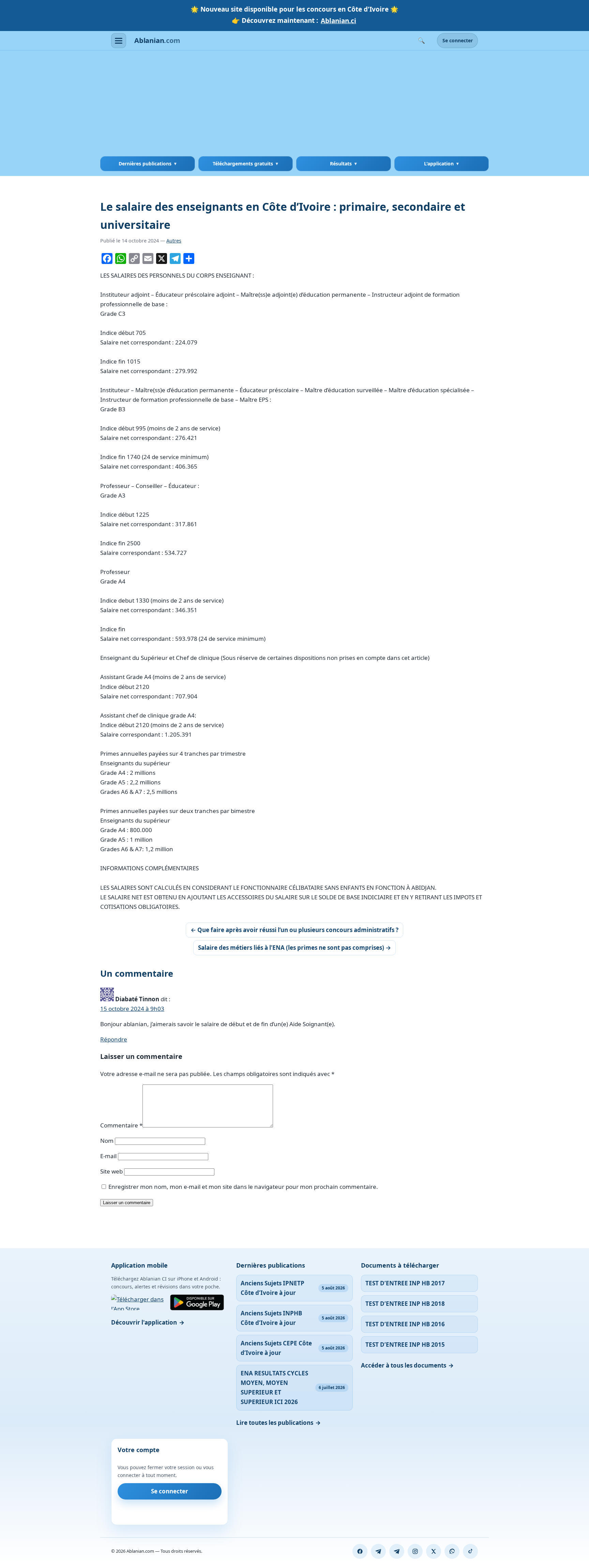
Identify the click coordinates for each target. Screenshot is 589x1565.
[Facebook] (359, 1551)
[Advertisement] (294, 105)
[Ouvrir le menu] (118, 40)
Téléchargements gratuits (243, 163)
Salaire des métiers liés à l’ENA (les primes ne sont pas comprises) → (294, 947)
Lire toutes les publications (274, 1423)
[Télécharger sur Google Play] (197, 1302)
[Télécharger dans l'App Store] (138, 1302)
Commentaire (121, 1125)
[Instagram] (415, 1551)
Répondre (113, 1039)
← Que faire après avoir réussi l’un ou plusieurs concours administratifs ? (294, 930)
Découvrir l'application (144, 1322)
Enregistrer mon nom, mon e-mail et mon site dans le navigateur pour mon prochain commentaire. (243, 1187)
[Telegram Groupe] (396, 1551)
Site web (111, 1171)
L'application (439, 163)
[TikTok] (470, 1551)
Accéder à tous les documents (403, 1365)
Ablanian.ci (338, 20)
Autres (173, 240)
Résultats (341, 163)
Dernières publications (145, 163)
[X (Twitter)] (433, 1551)
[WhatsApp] (451, 1551)
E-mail (108, 1156)
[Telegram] (378, 1551)
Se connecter (457, 41)
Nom (107, 1141)
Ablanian (157, 40)
